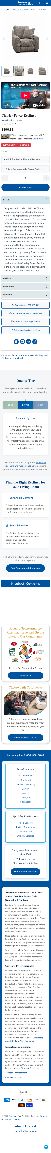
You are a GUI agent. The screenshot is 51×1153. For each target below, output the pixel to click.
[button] (6, 71)
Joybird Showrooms (25, 827)
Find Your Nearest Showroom (25, 568)
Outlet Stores (25, 831)
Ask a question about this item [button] (27, 330)
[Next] (47, 38)
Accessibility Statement (16, 1072)
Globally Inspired (39, 355)
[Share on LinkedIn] (22, 341)
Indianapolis (25, 801)
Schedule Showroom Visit (25, 737)
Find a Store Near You (25, 871)
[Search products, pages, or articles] (40, 3)
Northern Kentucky (25, 784)
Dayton (25, 788)
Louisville (25, 793)
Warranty (7, 294)
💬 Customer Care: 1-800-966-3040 (25, 313)
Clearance (24, 355)
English (23, 1091)
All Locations (25, 775)
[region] (25, 38)
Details (6, 200)
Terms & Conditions (30, 1068)
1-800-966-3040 (34, 755)
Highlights (7, 278)
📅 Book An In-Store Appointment (25, 321)
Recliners (6, 358)
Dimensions (8, 286)
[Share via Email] (28, 341)
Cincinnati (25, 780)
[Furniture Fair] (25, 3)
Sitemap (16, 1119)
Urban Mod (17, 358)
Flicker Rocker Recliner (25, 1130)
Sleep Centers (25, 822)
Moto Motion (7, 120)
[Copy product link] (34, 341)
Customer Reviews (13, 1077)
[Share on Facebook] (16, 341)
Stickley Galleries (25, 835)
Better (15, 355)
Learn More (25, 675)
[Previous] (4, 38)
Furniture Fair (15, 1116)
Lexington (25, 797)
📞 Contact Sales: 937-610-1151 (25, 305)
